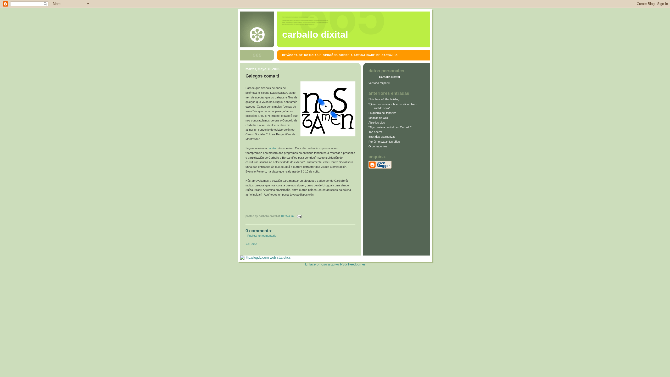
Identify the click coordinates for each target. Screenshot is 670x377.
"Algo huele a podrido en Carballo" (389, 127)
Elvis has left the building (383, 99)
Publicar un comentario (261, 235)
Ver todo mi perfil (378, 83)
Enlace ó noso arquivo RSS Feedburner (335, 264)
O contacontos (377, 146)
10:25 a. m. (287, 216)
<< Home (251, 244)
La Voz (272, 148)
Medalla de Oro (378, 117)
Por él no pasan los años (384, 141)
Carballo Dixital (315, 34)
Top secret (375, 132)
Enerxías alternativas (381, 136)
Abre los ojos (376, 122)
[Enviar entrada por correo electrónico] (298, 216)
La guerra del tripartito (382, 112)
